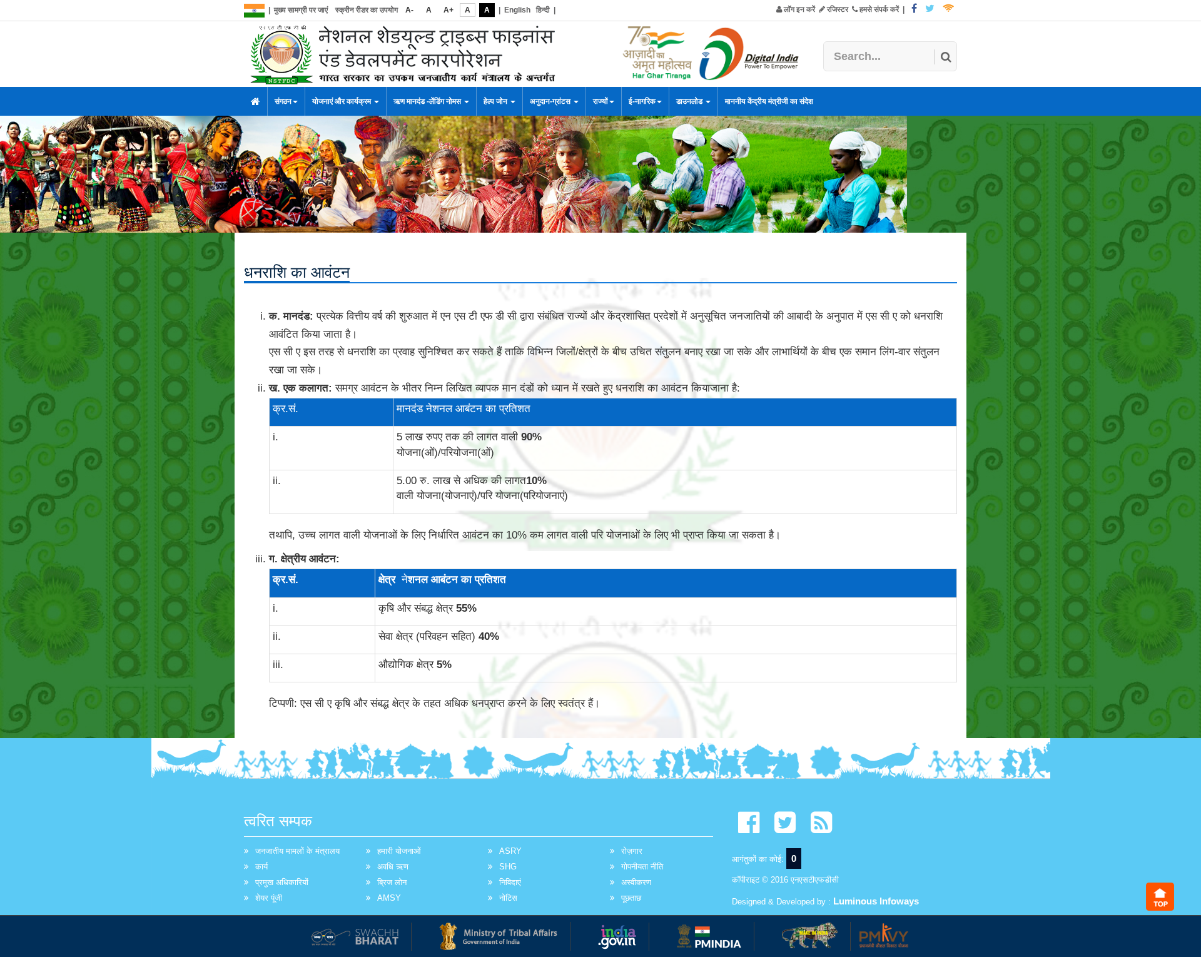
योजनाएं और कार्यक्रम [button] (342, 101)
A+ (448, 10)
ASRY (510, 851)
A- (409, 10)
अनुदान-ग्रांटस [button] (551, 101)
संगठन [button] (283, 101)
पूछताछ (631, 898)
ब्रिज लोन (392, 882)
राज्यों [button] (600, 101)
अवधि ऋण (392, 866)
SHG (508, 866)
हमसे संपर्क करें (878, 9)
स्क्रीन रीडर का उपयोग (366, 10)
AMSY (389, 898)
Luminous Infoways (876, 901)
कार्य (261, 866)
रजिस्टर (836, 9)
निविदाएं (510, 882)
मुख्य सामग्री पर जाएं (301, 10)
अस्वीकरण (636, 882)
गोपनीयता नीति (642, 866)
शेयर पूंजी (268, 898)
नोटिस (508, 898)
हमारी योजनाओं (399, 851)
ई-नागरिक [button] (642, 101)
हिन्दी (543, 10)
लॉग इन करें (798, 9)
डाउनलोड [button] (690, 101)
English (517, 10)
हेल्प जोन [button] (496, 101)
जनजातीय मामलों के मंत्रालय (297, 851)
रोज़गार (631, 851)
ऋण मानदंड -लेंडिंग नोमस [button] (428, 101)
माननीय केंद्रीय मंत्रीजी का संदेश (769, 101)
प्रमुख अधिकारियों (281, 882)
